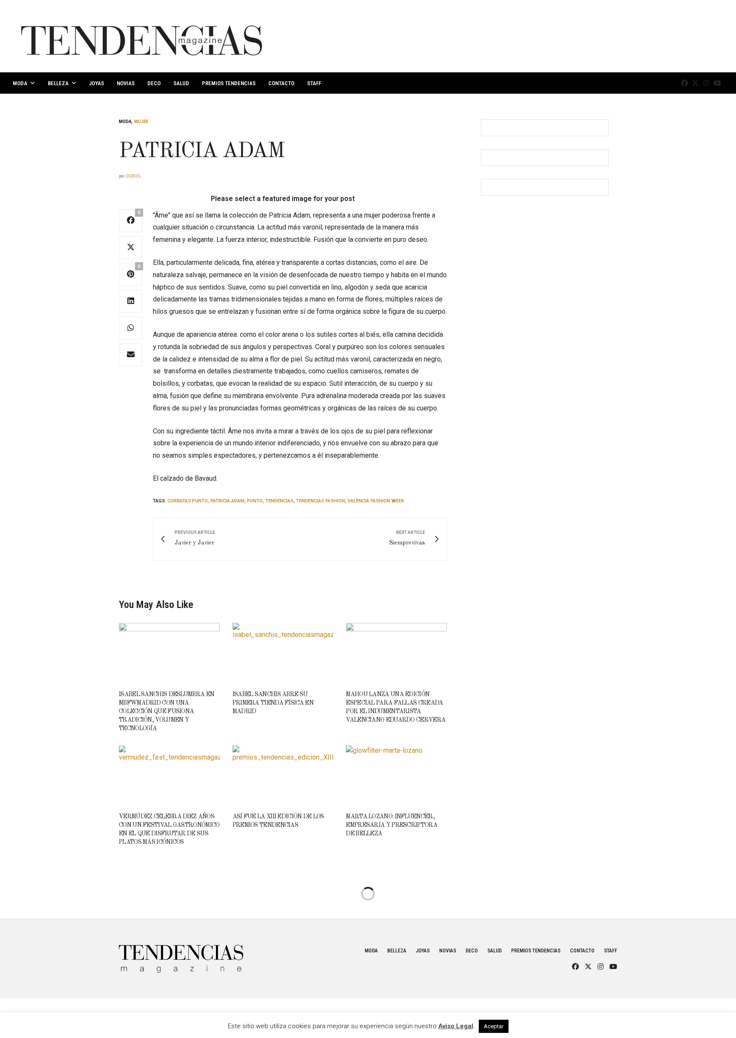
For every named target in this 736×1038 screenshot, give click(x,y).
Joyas (96, 83)
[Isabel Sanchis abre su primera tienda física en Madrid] (283, 652)
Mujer (141, 121)
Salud (181, 83)
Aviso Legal (455, 1026)
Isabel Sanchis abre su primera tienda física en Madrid (273, 702)
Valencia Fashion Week (376, 501)
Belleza (58, 83)
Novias (126, 83)
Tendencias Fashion (320, 501)
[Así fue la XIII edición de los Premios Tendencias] (283, 775)
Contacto (281, 83)
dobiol (133, 176)
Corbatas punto (187, 501)
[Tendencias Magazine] (141, 36)
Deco (154, 83)
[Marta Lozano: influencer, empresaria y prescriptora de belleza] (396, 775)
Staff (314, 83)
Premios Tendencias (229, 83)
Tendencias (279, 501)
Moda (20, 83)
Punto (255, 501)
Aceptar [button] (493, 1026)
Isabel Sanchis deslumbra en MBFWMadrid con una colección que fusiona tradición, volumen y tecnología (166, 711)
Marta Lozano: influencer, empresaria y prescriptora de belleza (391, 825)
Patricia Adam (227, 501)
